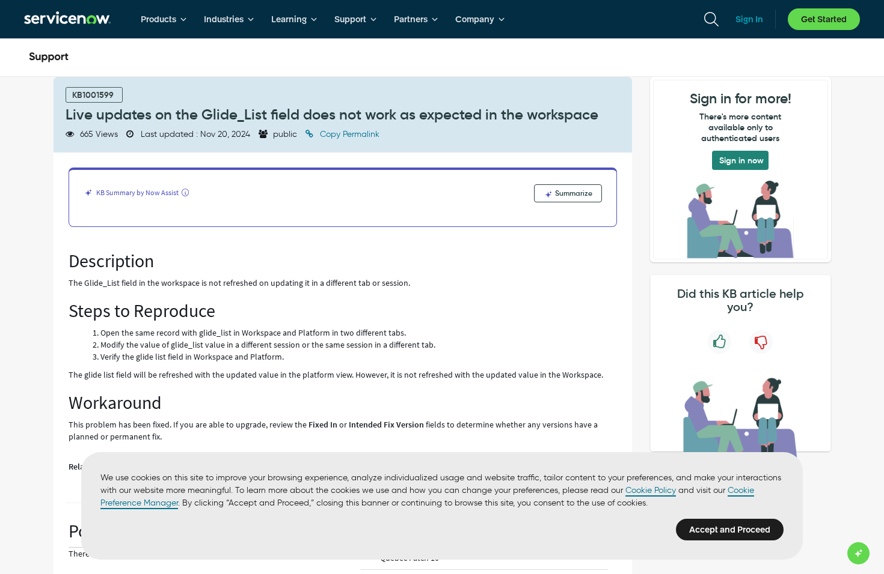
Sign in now (741, 160)
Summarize (572, 193)
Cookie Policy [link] (650, 490)
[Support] (49, 58)
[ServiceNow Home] (67, 19)
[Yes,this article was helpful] (719, 342)
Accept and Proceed (729, 529)
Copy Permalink (348, 134)
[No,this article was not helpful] (761, 342)
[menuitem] (164, 19)
